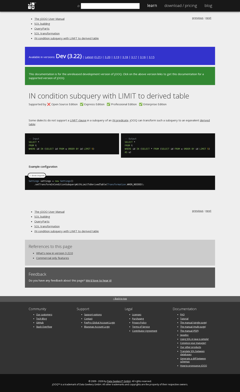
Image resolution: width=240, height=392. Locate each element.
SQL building (42, 23)
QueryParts (42, 28)
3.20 (107, 57)
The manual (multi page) (193, 326)
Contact (88, 318)
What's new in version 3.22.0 (54, 253)
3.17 (134, 57)
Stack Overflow (44, 326)
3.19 (116, 57)
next (208, 18)
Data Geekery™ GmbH (119, 381)
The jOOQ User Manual (49, 19)
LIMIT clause (78, 120)
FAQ (182, 314)
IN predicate (120, 120)
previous (197, 18)
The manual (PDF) (189, 330)
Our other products (190, 347)
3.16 (143, 57)
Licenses (136, 314)
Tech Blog (41, 318)
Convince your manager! (193, 343)
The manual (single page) (193, 322)
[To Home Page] (32, 8)
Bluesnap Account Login (97, 326)
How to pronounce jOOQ (193, 365)
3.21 (98, 57)
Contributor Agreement (144, 330)
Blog (208, 5)
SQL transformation (47, 33)
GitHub (40, 322)
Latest (89, 57)
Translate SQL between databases (192, 353)
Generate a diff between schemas (193, 360)
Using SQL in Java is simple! (194, 339)
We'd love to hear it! (99, 280)
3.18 (125, 57)
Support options (93, 314)
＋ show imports (37, 175)
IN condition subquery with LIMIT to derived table (66, 38)
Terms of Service (141, 326)
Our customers (44, 314)
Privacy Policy (139, 322)
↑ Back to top (120, 298)
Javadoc (184, 335)
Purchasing (138, 318)
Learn (152, 5)
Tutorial (184, 318)
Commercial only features (52, 258)
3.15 (151, 57)
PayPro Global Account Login (99, 322)
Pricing (180, 5)
